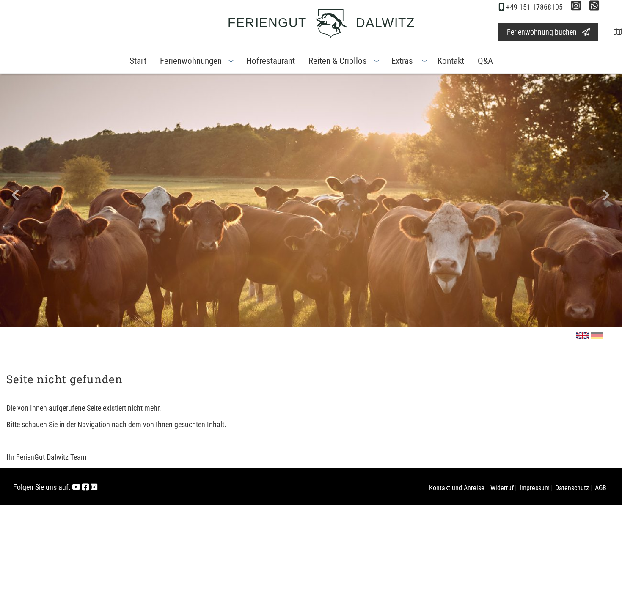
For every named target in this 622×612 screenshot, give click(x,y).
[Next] (606, 195)
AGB (600, 488)
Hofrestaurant (270, 61)
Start (137, 61)
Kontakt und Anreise (456, 488)
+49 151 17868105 (534, 7)
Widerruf (502, 488)
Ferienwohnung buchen (542, 31)
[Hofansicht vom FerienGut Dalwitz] (611, 31)
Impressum (535, 488)
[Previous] (15, 195)
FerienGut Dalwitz (321, 23)
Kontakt (451, 61)
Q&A (485, 61)
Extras (402, 61)
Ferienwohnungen (191, 61)
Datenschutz (572, 488)
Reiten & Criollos (337, 61)
